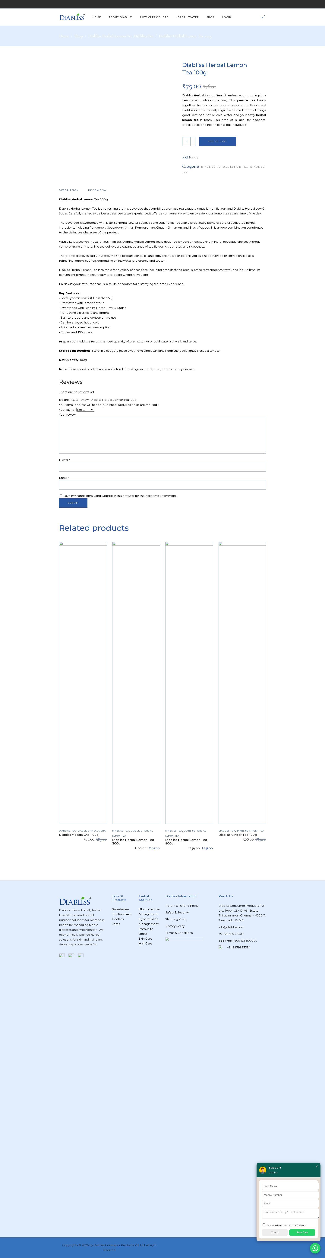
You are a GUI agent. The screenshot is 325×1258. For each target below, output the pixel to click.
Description (68, 190)
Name (64, 459)
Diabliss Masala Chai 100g (79, 835)
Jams (116, 924)
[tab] (71, 190)
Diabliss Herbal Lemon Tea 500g (186, 841)
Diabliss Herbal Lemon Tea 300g (133, 841)
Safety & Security (177, 912)
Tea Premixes (121, 914)
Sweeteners (120, 909)
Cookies (118, 919)
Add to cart (217, 141)
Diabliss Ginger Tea (250, 830)
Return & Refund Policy (181, 905)
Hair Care (145, 943)
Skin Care (145, 938)
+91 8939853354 (238, 947)
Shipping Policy (176, 919)
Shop (78, 36)
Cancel (275, 1232)
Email (64, 477)
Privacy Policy (175, 926)
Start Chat (302, 1232)
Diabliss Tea (143, 36)
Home (64, 36)
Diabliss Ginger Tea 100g (238, 835)
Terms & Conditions (179, 933)
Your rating (67, 409)
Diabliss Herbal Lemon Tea (110, 36)
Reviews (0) (97, 190)
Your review (68, 414)
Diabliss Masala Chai (92, 830)
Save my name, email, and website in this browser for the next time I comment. (120, 496)
